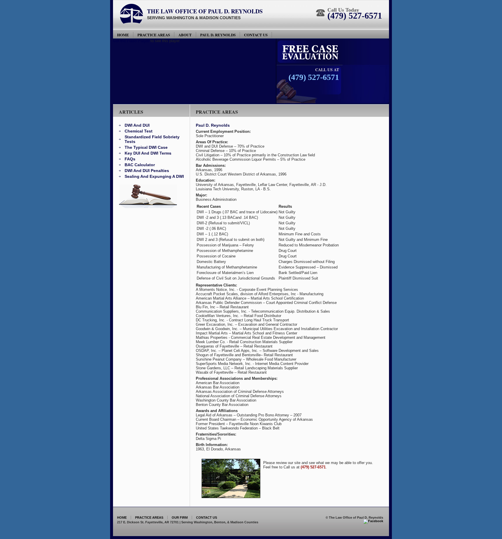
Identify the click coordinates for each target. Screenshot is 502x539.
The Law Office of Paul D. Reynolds (205, 11)
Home (123, 34)
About (185, 34)
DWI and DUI (137, 125)
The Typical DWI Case (146, 147)
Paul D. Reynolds (218, 34)
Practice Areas (153, 34)
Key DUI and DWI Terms (148, 153)
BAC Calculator (140, 164)
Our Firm (180, 517)
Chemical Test (139, 131)
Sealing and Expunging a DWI (154, 176)
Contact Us (256, 34)
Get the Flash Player (131, 41)
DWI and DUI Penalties (147, 170)
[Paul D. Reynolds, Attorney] (373, 521)
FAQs (130, 159)
